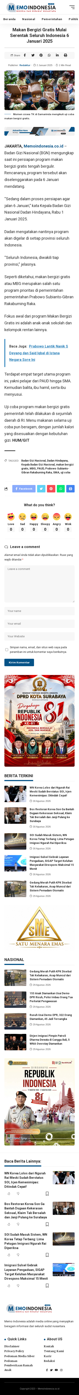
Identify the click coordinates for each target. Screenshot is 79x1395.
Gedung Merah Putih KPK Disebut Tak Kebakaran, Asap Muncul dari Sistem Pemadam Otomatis (51, 886)
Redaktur (25, 65)
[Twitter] (51, 1370)
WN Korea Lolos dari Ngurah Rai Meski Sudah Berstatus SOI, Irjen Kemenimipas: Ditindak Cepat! (50, 791)
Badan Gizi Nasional (33, 460)
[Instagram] (61, 1370)
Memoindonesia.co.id (43, 146)
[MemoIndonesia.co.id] (31, 7)
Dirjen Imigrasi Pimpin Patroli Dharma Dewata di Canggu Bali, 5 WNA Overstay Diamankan (50, 1039)
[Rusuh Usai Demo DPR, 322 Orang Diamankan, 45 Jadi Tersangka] (15, 1021)
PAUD (40, 468)
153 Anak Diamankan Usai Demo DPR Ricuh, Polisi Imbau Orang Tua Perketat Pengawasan (51, 997)
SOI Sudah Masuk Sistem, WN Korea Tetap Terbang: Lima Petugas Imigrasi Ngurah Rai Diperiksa (52, 839)
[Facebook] (47, 1370)
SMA (56, 472)
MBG (33, 468)
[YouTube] (56, 1370)
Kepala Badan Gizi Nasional (38, 464)
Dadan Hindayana (57, 460)
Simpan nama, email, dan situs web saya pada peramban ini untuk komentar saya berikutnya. (38, 650)
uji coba (65, 472)
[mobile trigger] (71, 7)
